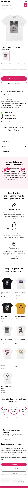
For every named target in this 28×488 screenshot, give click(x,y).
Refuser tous (14, 473)
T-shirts (7, 8)
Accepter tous (14, 464)
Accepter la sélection (14, 468)
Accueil (3, 8)
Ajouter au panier (14, 78)
